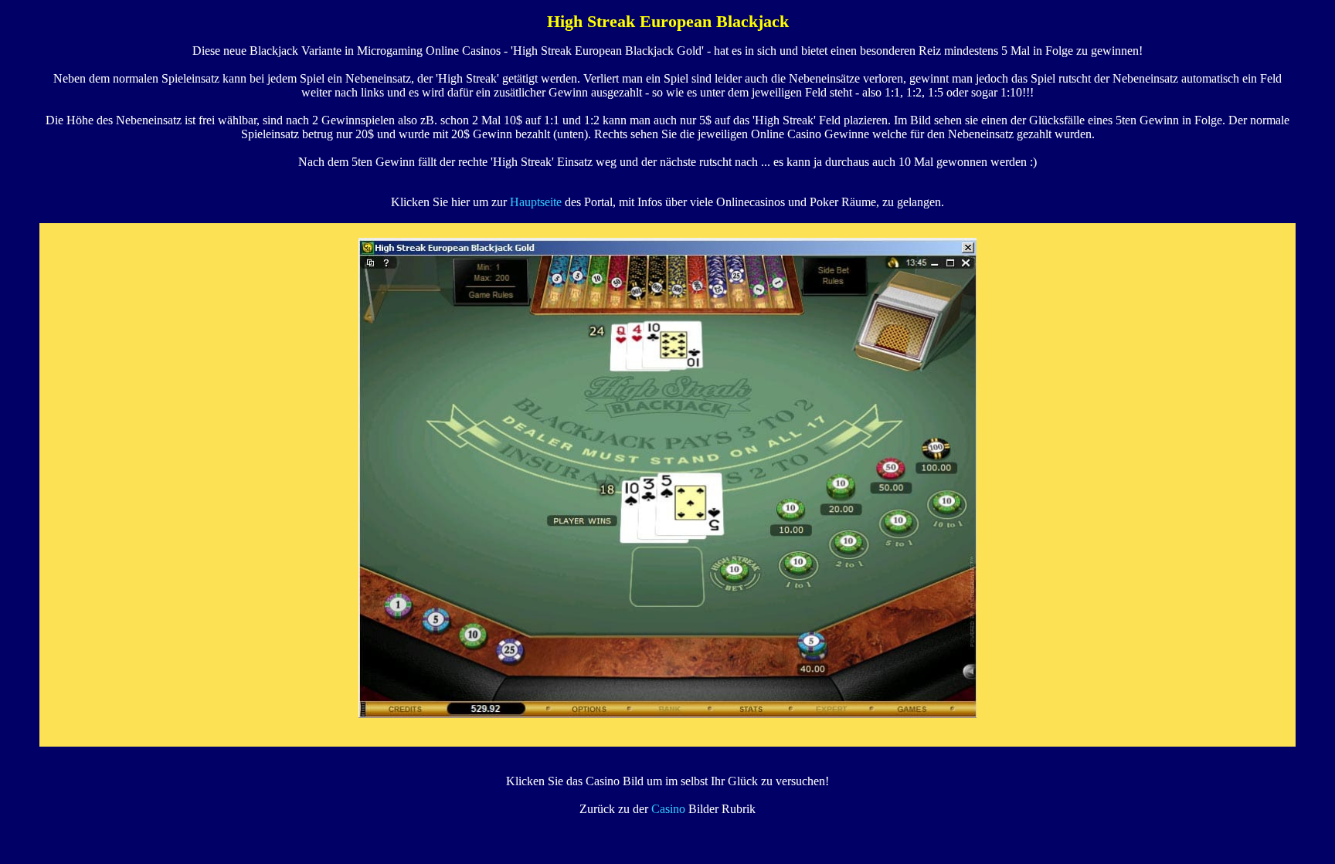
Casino (668, 808)
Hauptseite (536, 201)
